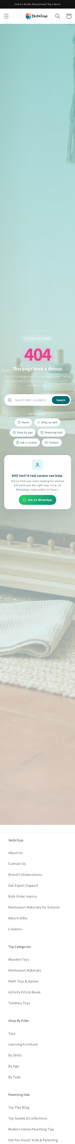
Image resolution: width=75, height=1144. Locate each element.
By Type (14, 1077)
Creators (15, 929)
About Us (15, 852)
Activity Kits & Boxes (24, 992)
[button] (6, 16)
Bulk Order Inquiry (22, 896)
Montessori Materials (24, 970)
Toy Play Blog (18, 1107)
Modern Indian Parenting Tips (31, 1129)
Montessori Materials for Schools (34, 907)
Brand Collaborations (25, 874)
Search (60, 400)
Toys (12, 1033)
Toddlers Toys (19, 1003)
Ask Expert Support (23, 885)
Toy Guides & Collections (27, 1118)
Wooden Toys (18, 959)
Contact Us (17, 863)
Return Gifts (17, 918)
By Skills (14, 1055)
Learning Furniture (23, 1044)
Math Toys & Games (23, 981)
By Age (13, 1066)
